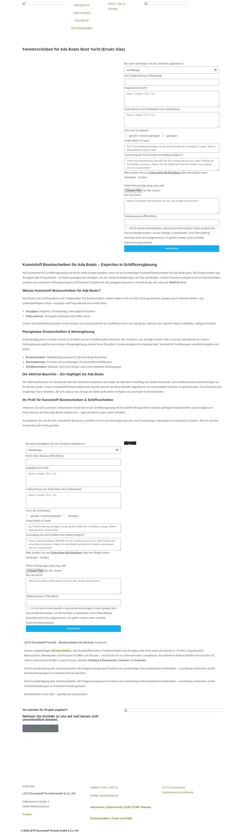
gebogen (172, 135)
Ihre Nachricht (132, 195)
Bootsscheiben (100, 818)
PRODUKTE (82, 5)
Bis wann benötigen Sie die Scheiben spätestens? (154, 63)
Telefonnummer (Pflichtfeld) (140, 216)
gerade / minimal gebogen (144, 135)
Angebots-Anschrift (135, 87)
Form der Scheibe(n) (136, 130)
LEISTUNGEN (81, 13)
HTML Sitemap (141, 807)
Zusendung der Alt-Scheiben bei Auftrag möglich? (153, 154)
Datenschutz (114, 807)
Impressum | (98, 807)
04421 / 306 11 (109, 787)
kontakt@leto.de (108, 795)
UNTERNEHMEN (81, 28)
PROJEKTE (82, 20)
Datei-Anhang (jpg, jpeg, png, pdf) (144, 185)
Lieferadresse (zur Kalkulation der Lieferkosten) (152, 109)
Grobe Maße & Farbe (136, 140)
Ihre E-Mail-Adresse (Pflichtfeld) (143, 75)
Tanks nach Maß (122, 818)
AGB (127, 807)
